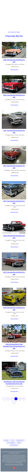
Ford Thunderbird (10, 442)
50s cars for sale (14, 32)
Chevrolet (6, 440)
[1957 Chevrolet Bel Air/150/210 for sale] (14, 128)
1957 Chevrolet (13, 445)
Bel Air (19, 442)
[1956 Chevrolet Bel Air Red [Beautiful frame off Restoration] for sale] (14, 342)
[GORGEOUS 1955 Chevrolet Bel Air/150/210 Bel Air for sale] (14, 379)
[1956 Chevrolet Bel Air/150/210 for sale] (14, 233)
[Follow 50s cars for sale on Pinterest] (14, 468)
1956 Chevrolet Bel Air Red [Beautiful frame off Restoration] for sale (14, 346)
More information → (15, 69)
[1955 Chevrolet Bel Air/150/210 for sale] (14, 57)
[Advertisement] (14, 14)
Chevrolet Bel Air (14, 36)
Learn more (20, 462)
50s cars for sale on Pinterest (18, 464)
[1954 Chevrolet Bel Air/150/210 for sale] (14, 305)
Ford (12, 440)
